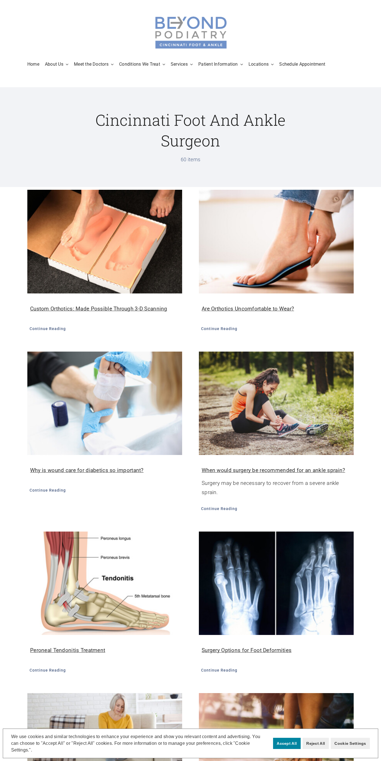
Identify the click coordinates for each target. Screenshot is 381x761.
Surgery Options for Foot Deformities (246, 650)
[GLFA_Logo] (190, 16)
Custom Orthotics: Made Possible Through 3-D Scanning (98, 308)
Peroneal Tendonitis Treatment (67, 650)
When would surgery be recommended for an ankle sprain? (273, 470)
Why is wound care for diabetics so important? (87, 470)
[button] (34, 750)
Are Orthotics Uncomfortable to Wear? (248, 308)
